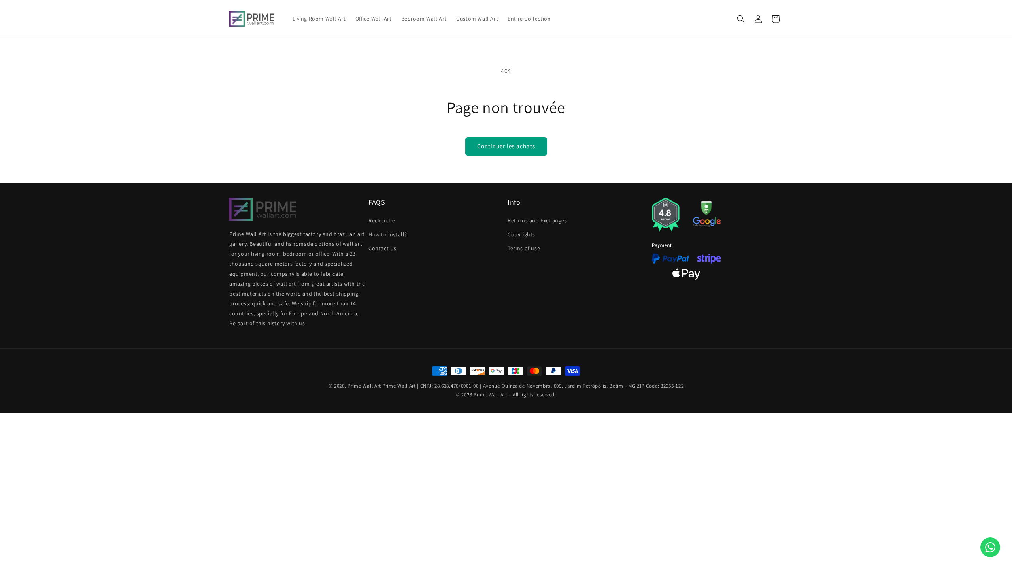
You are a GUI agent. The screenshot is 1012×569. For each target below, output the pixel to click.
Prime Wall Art (364, 385)
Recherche (381, 220)
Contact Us (382, 248)
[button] (741, 19)
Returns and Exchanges (537, 220)
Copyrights (521, 233)
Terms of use (524, 248)
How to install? (387, 233)
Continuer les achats (506, 146)
